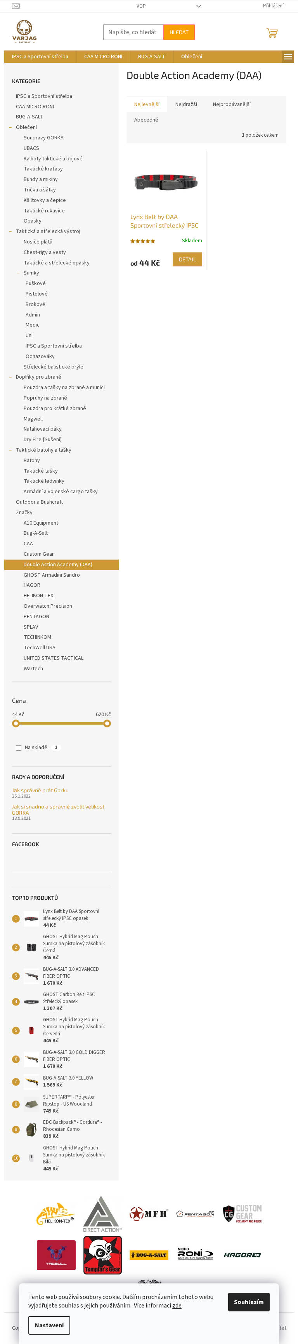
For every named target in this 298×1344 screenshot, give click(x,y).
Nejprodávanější (232, 104)
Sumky (31, 273)
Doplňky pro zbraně (38, 377)
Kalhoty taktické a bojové (53, 159)
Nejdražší (186, 104)
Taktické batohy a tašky (43, 450)
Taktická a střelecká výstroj (48, 231)
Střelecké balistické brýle (53, 367)
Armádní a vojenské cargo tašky (61, 492)
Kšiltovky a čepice (45, 200)
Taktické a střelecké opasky (57, 263)
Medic (33, 325)
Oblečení (26, 127)
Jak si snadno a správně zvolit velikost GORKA (58, 809)
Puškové (36, 283)
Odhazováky (40, 356)
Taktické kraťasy (43, 169)
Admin (33, 315)
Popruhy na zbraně (45, 398)
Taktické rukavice (44, 211)
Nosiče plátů (38, 242)
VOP (141, 6)
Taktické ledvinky (44, 481)
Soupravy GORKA (44, 138)
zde (177, 1305)
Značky (24, 512)
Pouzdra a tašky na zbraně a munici (64, 387)
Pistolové (37, 294)
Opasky (33, 221)
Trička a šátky (40, 190)
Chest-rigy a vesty (45, 252)
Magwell (33, 419)
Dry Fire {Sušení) (43, 439)
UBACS (31, 148)
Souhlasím (249, 1302)
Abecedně (146, 120)
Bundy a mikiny (41, 179)
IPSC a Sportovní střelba (44, 96)
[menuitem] (40, 56)
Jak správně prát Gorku (40, 790)
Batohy (32, 460)
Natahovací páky (43, 429)
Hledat (179, 32)
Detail (187, 259)
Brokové (35, 304)
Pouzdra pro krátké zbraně (55, 408)
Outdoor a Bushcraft (39, 502)
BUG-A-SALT (29, 117)
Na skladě (41, 747)
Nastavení (49, 1325)
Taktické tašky (41, 471)
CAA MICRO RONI (35, 107)
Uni (29, 335)
